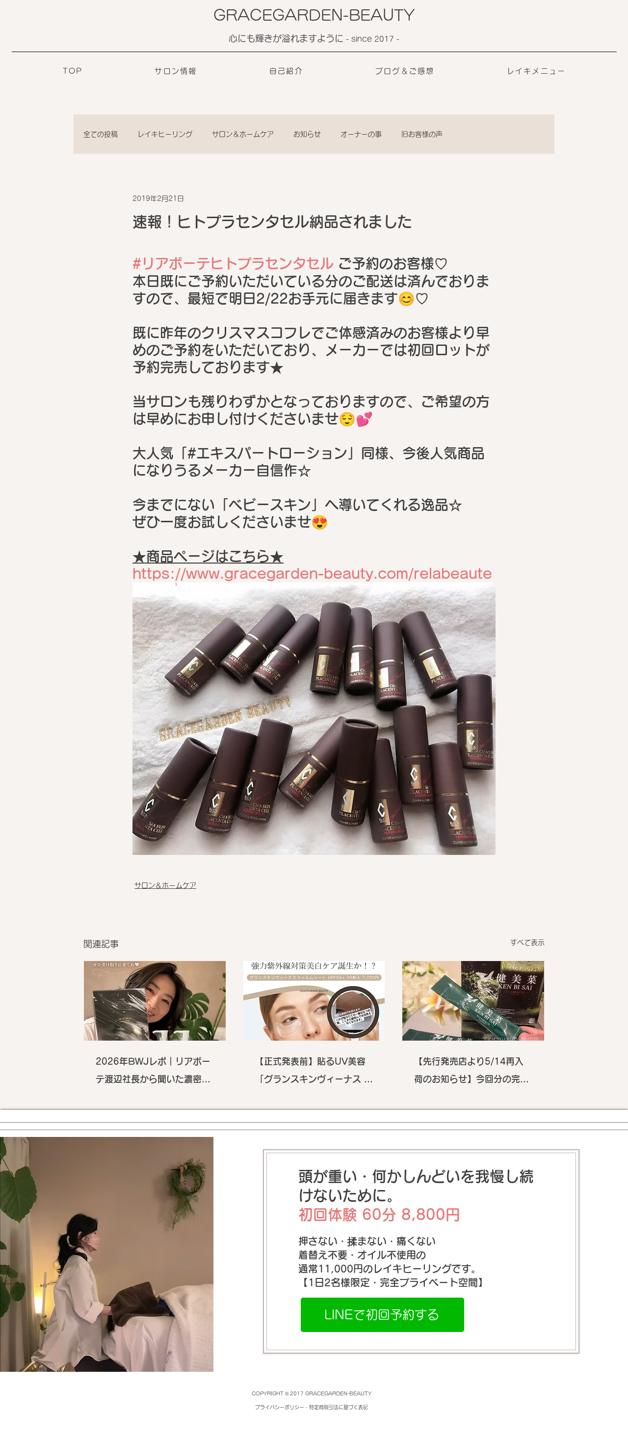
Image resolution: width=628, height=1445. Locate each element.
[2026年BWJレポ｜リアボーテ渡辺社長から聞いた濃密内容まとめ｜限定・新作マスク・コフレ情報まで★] (155, 1001)
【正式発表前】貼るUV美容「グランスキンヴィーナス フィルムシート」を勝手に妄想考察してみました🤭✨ (314, 1072)
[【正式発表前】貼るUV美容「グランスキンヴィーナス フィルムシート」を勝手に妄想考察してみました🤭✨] (314, 1001)
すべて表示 (527, 942)
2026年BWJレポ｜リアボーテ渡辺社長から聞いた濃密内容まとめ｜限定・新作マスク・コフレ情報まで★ (153, 1072)
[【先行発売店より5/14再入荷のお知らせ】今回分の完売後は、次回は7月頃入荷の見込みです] (473, 1001)
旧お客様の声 (422, 134)
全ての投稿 (100, 134)
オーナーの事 (361, 134)
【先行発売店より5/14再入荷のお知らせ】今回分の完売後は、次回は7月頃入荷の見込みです (471, 1072)
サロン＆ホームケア (243, 134)
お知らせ (307, 134)
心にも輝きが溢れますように (287, 38)
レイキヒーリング (164, 134)
